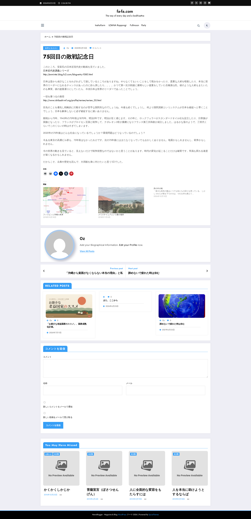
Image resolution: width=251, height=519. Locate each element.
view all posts (87, 251)
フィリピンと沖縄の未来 (53, 214)
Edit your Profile (128, 245)
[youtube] (209, 2)
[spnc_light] (207, 25)
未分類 (56, 454)
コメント (47, 356)
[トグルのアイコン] (42, 26)
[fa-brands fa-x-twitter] (196, 2)
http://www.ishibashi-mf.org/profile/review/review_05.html (72, 100)
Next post (133, 268)
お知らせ (48, 454)
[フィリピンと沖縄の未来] (69, 200)
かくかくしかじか (57, 489)
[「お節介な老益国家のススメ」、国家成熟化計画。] (69, 305)
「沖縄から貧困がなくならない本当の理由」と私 (94, 273)
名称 (45, 383)
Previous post (116, 268)
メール (129, 383)
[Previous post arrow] (44, 271)
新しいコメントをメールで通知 (57, 406)
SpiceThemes (154, 514)
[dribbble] (200, 2)
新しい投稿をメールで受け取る (57, 417)
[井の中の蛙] (181, 192)
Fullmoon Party (138, 25)
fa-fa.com (125, 11)
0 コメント (97, 48)
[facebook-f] (192, 2)
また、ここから (110, 300)
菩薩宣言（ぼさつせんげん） (103, 491)
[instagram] (205, 2)
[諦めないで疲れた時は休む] (182, 305)
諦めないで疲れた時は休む (144, 273)
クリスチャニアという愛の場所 (111, 214)
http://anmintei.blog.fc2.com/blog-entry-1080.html (68, 74)
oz (68, 48)
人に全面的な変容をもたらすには (145, 491)
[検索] (198, 26)
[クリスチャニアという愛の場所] (124, 200)
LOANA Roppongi (118, 25)
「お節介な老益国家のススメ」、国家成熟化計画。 (67, 325)
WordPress (122, 514)
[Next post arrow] (207, 271)
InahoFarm (100, 25)
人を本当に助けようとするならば (188, 491)
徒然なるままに (51, 48)
